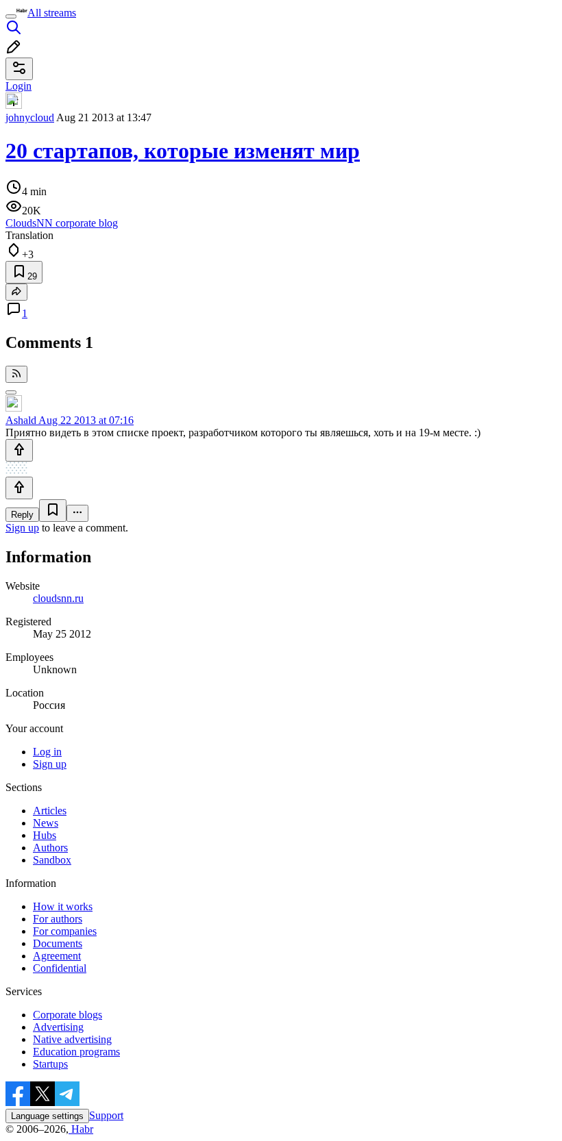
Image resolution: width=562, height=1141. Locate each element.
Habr (81, 1129)
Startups (50, 1064)
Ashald (20, 420)
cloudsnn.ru (58, 598)
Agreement (57, 956)
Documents (57, 943)
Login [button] (18, 86)
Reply (22, 515)
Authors (50, 847)
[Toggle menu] (10, 16)
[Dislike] (19, 488)
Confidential (59, 968)
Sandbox (52, 860)
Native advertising (72, 1039)
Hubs (44, 835)
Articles (49, 810)
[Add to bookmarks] (52, 510)
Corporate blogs (67, 1014)
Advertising (58, 1027)
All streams (51, 12)
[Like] (19, 450)
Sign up (22, 528)
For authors (57, 919)
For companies (65, 931)
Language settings (47, 1116)
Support (106, 1115)
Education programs (76, 1051)
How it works (63, 906)
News (45, 823)
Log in (47, 751)
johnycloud (29, 117)
